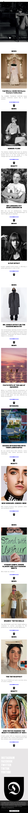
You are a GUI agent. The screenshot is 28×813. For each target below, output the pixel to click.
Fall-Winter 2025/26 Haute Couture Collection (14, 92)
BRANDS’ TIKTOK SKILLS (14, 621)
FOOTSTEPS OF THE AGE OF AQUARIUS (14, 386)
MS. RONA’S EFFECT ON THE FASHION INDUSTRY (14, 326)
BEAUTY (14, 166)
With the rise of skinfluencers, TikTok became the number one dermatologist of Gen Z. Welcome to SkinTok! (14, 212)
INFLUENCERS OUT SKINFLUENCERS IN (14, 207)
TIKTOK (5, 768)
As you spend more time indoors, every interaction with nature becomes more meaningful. (14, 452)
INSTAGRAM (8, 757)
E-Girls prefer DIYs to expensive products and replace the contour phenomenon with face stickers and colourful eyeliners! (14, 738)
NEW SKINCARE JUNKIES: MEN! (14, 503)
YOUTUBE (6, 772)
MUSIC (14, 224)
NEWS (14, 51)
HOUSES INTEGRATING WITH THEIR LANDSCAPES (14, 447)
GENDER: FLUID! (14, 149)
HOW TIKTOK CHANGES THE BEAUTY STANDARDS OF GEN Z (14, 732)
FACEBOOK (6, 761)
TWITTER (6, 765)
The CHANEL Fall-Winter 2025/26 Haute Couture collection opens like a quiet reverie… (14, 98)
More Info (24, 810)
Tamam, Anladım (14, 810)
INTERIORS (14, 406)
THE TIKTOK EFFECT (14, 677)
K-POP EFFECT (14, 263)
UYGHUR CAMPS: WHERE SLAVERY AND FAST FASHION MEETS (14, 566)
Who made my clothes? (8, 571)
